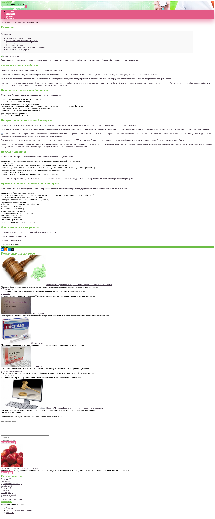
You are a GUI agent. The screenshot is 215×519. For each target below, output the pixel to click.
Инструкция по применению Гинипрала (23, 43)
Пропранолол (9, 375)
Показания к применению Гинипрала (22, 41)
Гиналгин (5, 497)
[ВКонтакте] (2, 249)
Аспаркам (37, 366)
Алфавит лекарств (22, 22)
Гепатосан (5, 488)
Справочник (11, 18)
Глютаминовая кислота (11, 499)
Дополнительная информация (18, 49)
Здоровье (10, 11)
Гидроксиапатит (8, 495)
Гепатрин (5, 479)
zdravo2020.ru (16, 240)
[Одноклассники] (5, 249)
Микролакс (38, 343)
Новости (50, 285)
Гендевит (5, 481)
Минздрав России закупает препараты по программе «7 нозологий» (83, 285)
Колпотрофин (39, 313)
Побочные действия (14, 45)
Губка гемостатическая (10, 484)
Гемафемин (6, 486)
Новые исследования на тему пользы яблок (19, 468)
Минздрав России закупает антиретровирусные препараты (79, 408)
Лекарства (10, 14)
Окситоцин (8, 289)
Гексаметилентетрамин (12, 371)
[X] (12, 249)
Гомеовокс (5, 490)
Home (3, 22)
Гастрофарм (6, 493)
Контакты (10, 513)
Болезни (9, 16)
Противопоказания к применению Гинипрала (25, 47)
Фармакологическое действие (18, 38)
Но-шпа (6, 294)
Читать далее (6, 473)
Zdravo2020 (6, 2)
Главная (9, 508)
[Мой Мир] (9, 249)
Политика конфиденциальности (19, 510)
